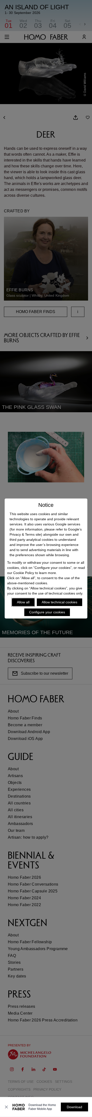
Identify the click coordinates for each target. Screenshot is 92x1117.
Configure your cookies (47, 612)
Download (74, 1107)
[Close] (6, 1107)
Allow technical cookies (59, 602)
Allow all (23, 602)
